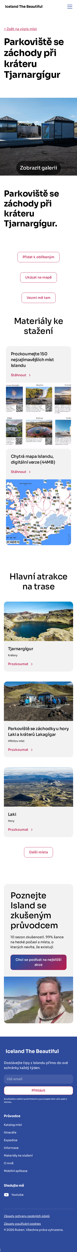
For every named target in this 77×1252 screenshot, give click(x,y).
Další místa (38, 852)
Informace (11, 1148)
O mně (9, 1163)
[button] (69, 7)
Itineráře (10, 1132)
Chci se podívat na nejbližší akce (38, 962)
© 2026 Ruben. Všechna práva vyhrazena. (33, 1230)
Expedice (10, 1140)
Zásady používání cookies (22, 1224)
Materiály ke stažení (18, 1155)
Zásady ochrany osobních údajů (27, 1216)
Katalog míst (13, 1125)
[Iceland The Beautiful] (24, 6)
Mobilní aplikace (16, 1171)
